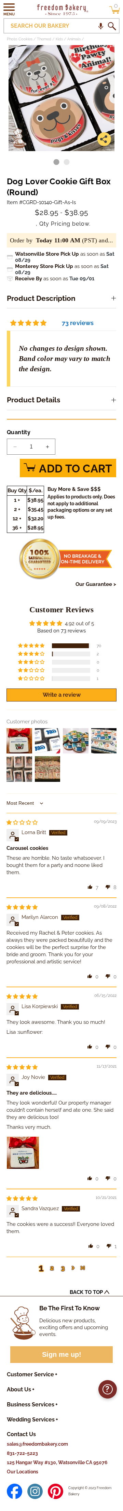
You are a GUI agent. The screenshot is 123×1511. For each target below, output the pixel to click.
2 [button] (52, 1267)
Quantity (18, 432)
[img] (22, 822)
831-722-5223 (22, 1453)
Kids (59, 39)
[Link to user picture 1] (22, 1152)
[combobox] (61, 26)
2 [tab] (66, 162)
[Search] (111, 26)
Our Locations (22, 1471)
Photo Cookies (19, 39)
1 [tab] (56, 162)
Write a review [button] (62, 695)
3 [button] (63, 1267)
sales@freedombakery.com (37, 1444)
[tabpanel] (61, 98)
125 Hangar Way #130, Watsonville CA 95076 (57, 1462)
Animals (74, 39)
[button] (9, 9)
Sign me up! (61, 1354)
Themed (44, 39)
